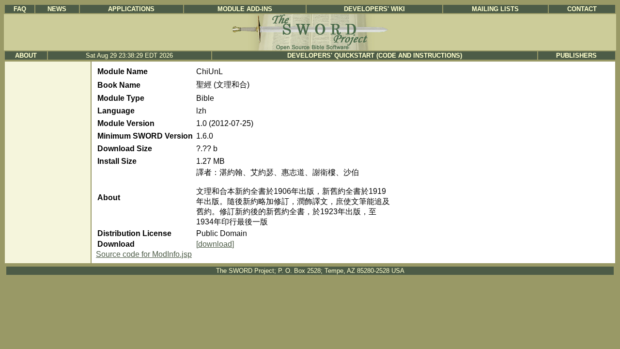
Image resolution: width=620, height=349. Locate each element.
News (56, 9)
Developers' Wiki (374, 9)
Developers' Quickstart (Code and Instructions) (374, 55)
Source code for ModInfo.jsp (144, 254)
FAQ (20, 9)
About (26, 55)
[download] (215, 244)
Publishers (576, 55)
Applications (131, 9)
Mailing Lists (495, 9)
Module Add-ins (244, 9)
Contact (582, 9)
